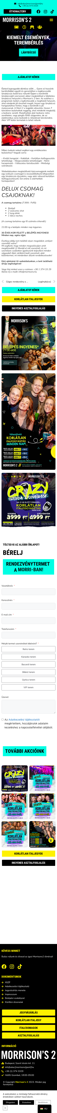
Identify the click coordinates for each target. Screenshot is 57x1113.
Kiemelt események (28, 37)
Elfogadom (10, 1102)
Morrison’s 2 (21, 1082)
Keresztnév (7, 600)
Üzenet (5, 697)
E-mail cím (7, 615)
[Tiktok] (52, 11)
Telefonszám (8, 629)
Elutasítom (26, 1102)
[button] (51, 20)
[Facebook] (38, 11)
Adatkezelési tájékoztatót (24, 719)
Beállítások (43, 1102)
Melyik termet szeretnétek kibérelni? (19, 643)
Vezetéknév (7, 586)
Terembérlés (28, 43)
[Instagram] (45, 11)
